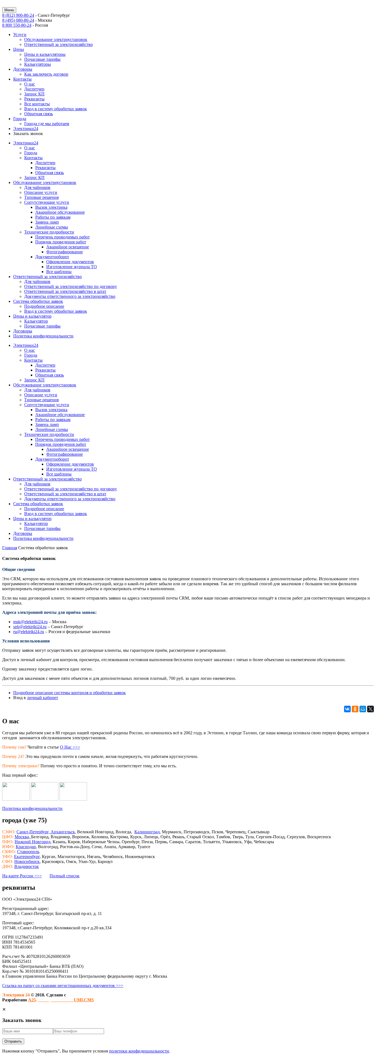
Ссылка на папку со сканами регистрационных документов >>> (62, 985)
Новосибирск (27, 861)
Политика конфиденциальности (32, 808)
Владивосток (26, 866)
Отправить (13, 1041)
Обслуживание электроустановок (55, 39)
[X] (370, 709)
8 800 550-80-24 (16, 25)
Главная (9, 547)
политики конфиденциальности (139, 1051)
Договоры (22, 69)
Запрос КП (34, 94)
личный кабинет (42, 697)
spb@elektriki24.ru (30, 626)
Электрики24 (25, 128)
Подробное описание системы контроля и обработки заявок (69, 692)
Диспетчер (34, 89)
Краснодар (26, 846)
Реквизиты (34, 99)
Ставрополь (28, 851)
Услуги (19, 34)
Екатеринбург (27, 856)
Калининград (147, 831)
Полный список (65, 875)
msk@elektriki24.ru (30, 621)
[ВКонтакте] (347, 709)
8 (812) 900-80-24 (18, 15)
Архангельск (63, 831)
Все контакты (37, 103)
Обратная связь (38, 113)
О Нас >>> (70, 747)
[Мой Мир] (362, 709)
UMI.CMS (66, 999)
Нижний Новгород (32, 841)
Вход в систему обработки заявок (55, 108)
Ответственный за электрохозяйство (58, 44)
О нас (29, 84)
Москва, (23, 836)
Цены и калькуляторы (45, 54)
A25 (32, 999)
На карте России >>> (22, 875)
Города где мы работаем (46, 123)
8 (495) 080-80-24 (18, 20)
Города (19, 118)
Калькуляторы (37, 64)
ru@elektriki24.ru (28, 631)
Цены (18, 49)
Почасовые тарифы (42, 59)
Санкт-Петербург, (34, 831)
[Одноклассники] (355, 709)
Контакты (22, 79)
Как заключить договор (46, 74)
